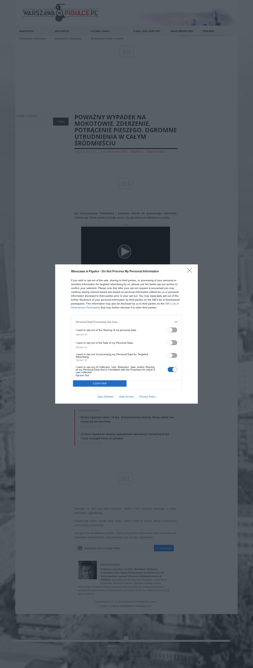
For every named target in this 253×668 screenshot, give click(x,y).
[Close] (190, 271)
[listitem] (126, 322)
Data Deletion (106, 396)
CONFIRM (100, 383)
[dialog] (126, 334)
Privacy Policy (147, 396)
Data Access (126, 396)
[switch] (172, 329)
